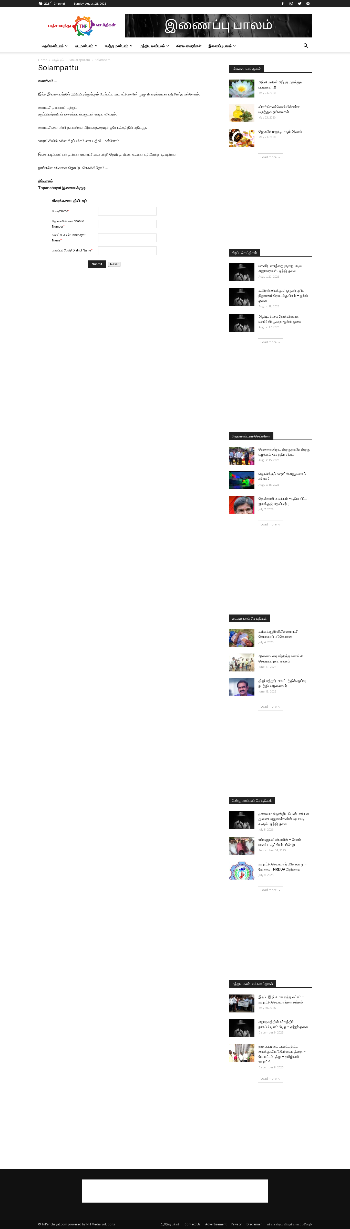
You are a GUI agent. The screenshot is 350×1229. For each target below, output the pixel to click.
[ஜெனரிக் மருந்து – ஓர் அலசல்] (241, 138)
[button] (306, 46)
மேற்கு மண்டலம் (116, 45)
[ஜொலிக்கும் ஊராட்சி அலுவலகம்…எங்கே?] (241, 480)
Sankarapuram (79, 60)
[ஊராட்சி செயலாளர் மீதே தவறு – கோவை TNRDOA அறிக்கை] (241, 871)
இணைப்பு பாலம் (220, 45)
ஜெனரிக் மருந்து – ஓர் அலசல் (280, 131)
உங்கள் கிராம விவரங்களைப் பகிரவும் (289, 1224)
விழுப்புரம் (58, 60)
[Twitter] (299, 3)
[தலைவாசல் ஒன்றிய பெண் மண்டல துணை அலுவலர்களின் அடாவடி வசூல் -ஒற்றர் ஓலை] (241, 820)
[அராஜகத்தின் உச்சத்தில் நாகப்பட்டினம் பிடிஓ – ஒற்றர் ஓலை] (241, 1028)
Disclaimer (254, 1224)
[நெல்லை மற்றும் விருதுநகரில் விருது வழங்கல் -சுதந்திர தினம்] (241, 456)
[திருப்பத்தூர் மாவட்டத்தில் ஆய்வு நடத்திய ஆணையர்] (241, 687)
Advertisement (216, 1224)
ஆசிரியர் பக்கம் (170, 1224)
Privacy (236, 1224)
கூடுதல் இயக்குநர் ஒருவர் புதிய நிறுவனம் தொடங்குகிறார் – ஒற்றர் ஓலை (283, 295)
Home (42, 60)
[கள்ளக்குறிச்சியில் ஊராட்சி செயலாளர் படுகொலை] (241, 638)
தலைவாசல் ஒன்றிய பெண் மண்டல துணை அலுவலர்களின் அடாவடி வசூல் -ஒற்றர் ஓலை (284, 819)
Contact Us (192, 1224)
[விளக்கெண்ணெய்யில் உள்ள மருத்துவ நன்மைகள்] (241, 113)
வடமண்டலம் (84, 45)
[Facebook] (282, 3)
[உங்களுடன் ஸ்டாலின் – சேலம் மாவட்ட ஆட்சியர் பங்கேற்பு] (241, 846)
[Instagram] (291, 3)
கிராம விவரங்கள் (188, 45)
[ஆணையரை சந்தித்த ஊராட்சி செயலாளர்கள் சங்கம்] (241, 662)
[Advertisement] (270, 205)
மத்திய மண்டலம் (152, 45)
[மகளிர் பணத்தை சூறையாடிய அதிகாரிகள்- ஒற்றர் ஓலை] (241, 272)
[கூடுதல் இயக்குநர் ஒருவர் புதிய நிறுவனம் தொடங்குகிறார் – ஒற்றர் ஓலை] (241, 297)
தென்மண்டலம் (53, 45)
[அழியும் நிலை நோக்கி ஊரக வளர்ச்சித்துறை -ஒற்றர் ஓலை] (241, 323)
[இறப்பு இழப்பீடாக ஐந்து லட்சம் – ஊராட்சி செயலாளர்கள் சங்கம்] (241, 1003)
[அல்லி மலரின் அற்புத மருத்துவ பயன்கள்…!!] (241, 88)
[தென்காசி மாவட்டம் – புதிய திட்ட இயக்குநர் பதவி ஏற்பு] (241, 505)
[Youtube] (308, 3)
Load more (269, 157)
